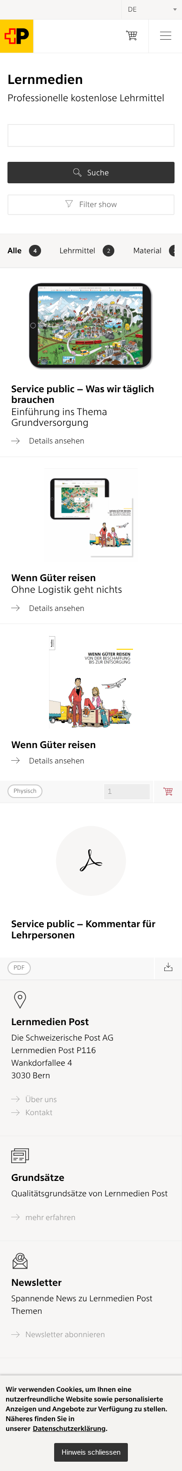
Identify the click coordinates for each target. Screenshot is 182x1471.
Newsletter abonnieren (64, 1334)
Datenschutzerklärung (69, 1428)
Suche (97, 172)
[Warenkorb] (131, 36)
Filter (97, 204)
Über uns (40, 1099)
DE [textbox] (132, 9)
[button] (91, 1452)
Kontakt (37, 1112)
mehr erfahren (49, 1217)
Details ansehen (55, 440)
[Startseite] (17, 36)
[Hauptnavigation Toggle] (165, 36)
